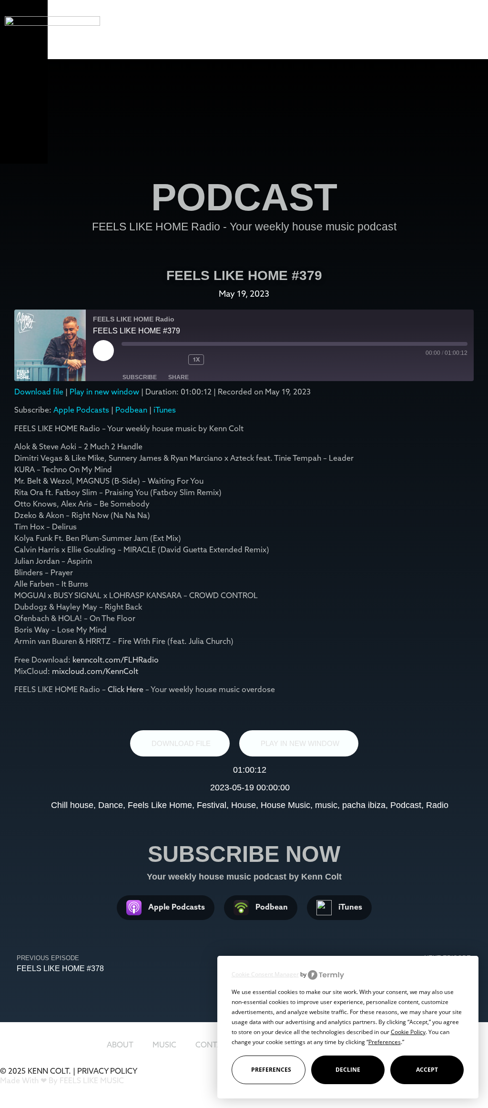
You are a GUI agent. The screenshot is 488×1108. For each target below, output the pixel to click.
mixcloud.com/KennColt (95, 671)
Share (178, 377)
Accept (427, 1070)
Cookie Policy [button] (408, 1032)
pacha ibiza (364, 805)
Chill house (72, 805)
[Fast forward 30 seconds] (228, 359)
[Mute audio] (141, 359)
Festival (211, 805)
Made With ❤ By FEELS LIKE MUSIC (62, 1080)
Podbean (131, 409)
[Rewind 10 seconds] (173, 359)
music (326, 805)
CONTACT (213, 1044)
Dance (110, 805)
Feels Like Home (160, 805)
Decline (348, 1070)
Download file (38, 391)
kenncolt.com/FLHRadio (115, 659)
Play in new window (104, 391)
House (243, 805)
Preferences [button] (384, 1042)
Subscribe (139, 377)
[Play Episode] (103, 350)
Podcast (405, 805)
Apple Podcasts (81, 409)
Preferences (271, 1070)
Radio (437, 805)
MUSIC (164, 1044)
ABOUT (120, 1044)
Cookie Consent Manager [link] (265, 974)
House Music (285, 805)
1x (196, 359)
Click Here (126, 689)
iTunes (164, 409)
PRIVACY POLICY (107, 1071)
